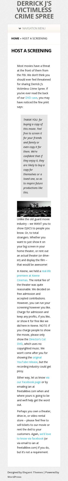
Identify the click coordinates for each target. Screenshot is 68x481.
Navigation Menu (34, 28)
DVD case (31, 97)
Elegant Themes (32, 472)
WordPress (14, 477)
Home (15, 38)
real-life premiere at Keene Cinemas (34, 275)
